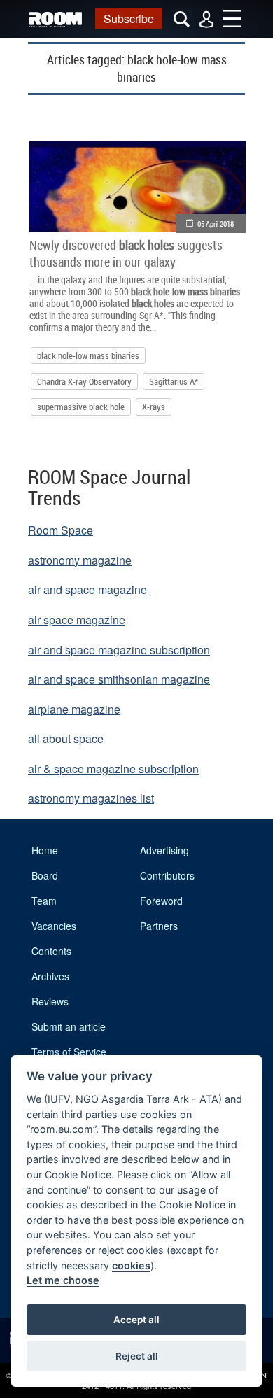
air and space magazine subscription (119, 650)
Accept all (136, 1319)
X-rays (153, 406)
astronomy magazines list (91, 798)
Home (44, 850)
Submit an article (68, 1026)
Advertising (164, 850)
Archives (50, 976)
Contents (51, 950)
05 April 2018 (215, 223)
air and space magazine (87, 589)
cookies (131, 1265)
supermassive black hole (81, 406)
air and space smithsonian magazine (119, 679)
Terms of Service (68, 1051)
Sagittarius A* (173, 381)
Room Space (60, 530)
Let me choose (63, 1280)
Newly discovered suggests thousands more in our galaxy (126, 253)
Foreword (161, 900)
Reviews (50, 1001)
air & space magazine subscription (113, 769)
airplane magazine (74, 709)
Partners (159, 925)
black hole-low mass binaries (88, 355)
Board (44, 875)
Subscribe (129, 18)
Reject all (136, 1356)
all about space (66, 738)
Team (44, 900)
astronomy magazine (80, 560)
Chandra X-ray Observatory (84, 381)
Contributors (167, 875)
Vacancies (53, 925)
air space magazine (76, 620)
